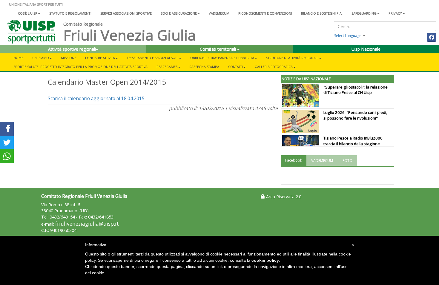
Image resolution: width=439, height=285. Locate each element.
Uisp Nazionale (365, 49)
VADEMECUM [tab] (322, 160)
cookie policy (265, 260)
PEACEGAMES (166, 66)
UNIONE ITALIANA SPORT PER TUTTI (36, 4)
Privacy (395, 13)
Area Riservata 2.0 (283, 196)
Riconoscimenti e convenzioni (265, 13)
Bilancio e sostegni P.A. (322, 13)
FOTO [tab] (347, 160)
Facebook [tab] (293, 160)
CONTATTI (235, 66)
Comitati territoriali (218, 49)
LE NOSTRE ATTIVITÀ (100, 57)
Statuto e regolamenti (70, 13)
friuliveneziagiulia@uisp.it (87, 223)
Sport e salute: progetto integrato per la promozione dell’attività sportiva (80, 66)
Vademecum (219, 13)
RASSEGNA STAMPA (204, 66)
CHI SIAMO (40, 57)
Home (18, 57)
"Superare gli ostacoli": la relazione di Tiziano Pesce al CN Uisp (355, 89)
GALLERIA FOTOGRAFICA (274, 66)
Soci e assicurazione (179, 13)
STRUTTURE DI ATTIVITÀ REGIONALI (292, 57)
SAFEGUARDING (364, 13)
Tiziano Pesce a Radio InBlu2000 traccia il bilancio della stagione (353, 140)
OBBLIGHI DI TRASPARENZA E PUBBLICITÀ (222, 57)
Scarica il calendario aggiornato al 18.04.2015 (96, 98)
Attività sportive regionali (72, 49)
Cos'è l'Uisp (27, 13)
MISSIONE (68, 57)
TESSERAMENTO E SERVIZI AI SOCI (152, 57)
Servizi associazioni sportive (126, 13)
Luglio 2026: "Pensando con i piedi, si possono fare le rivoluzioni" (355, 115)
